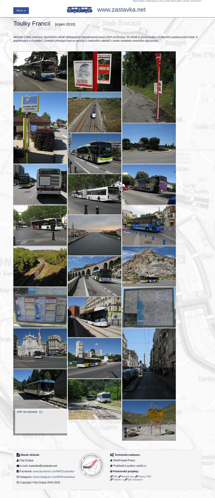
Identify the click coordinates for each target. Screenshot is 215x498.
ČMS (115, 476)
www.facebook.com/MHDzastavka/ (53, 471)
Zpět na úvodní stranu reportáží (33, 414)
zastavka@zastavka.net (43, 465)
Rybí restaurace (135, 479)
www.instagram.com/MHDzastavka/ (54, 476)
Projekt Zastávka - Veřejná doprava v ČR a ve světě (151, 1)
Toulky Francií (196, 1)
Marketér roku (127, 476)
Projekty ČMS (144, 476)
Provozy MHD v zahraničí (180, 1)
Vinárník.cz (118, 479)
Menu (20, 10)
